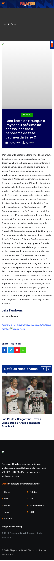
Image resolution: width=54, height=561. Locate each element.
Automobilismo (37, 505)
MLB (32, 512)
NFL (31, 498)
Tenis (6, 512)
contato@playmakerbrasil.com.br (24, 483)
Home (4, 24)
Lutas (7, 505)
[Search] (51, 3)
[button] (43, 368)
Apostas (8, 518)
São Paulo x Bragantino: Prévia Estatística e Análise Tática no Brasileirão (21, 422)
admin (31, 143)
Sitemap (18, 526)
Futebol (13, 24)
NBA (6, 498)
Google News (8, 526)
